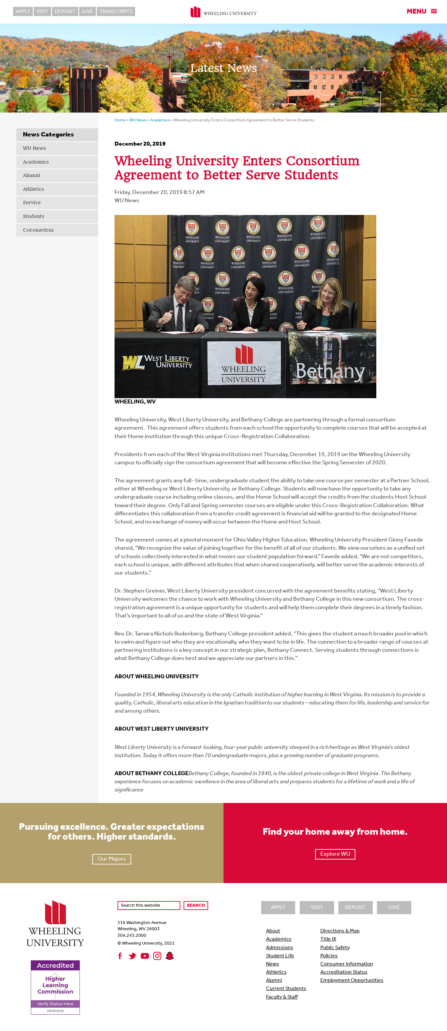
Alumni (31, 175)
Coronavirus (38, 230)
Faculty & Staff (282, 997)
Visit (42, 11)
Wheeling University (223, 12)
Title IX (328, 939)
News (272, 964)
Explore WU (335, 854)
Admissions (279, 948)
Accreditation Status (343, 972)
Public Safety (335, 948)
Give (87, 11)
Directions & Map (340, 931)
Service (32, 202)
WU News (34, 148)
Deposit (65, 11)
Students (33, 216)
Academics (36, 162)
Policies (329, 956)
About (273, 931)
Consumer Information (346, 964)
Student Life (280, 956)
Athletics (33, 189)
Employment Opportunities (352, 980)
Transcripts (116, 11)
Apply (23, 11)
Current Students (286, 988)
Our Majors (112, 859)
